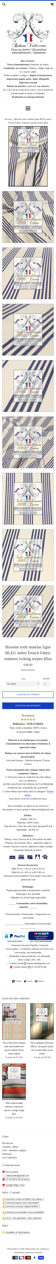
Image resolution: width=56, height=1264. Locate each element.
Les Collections (9, 1157)
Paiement (6, 1154)
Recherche (7, 1143)
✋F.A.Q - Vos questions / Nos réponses (22, 1218)
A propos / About (10, 1146)
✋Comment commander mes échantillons (23, 1212)
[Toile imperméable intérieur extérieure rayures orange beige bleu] (14, 1082)
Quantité (46, 679)
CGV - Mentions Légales (14, 1150)
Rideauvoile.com (32, 1249)
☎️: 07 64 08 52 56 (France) (16, 1179)
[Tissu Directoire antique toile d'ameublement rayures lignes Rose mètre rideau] (14, 1021)
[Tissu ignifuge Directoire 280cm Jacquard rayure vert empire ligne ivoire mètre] (42, 1021)
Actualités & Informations (18, 1232)
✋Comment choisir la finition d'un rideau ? (23, 1199)
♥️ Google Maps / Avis (13, 1185)
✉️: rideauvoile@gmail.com (15, 1175)
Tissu (23, 679)
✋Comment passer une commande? (20, 1202)
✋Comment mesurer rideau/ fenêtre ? (21, 1206)
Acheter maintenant (28, 706)
